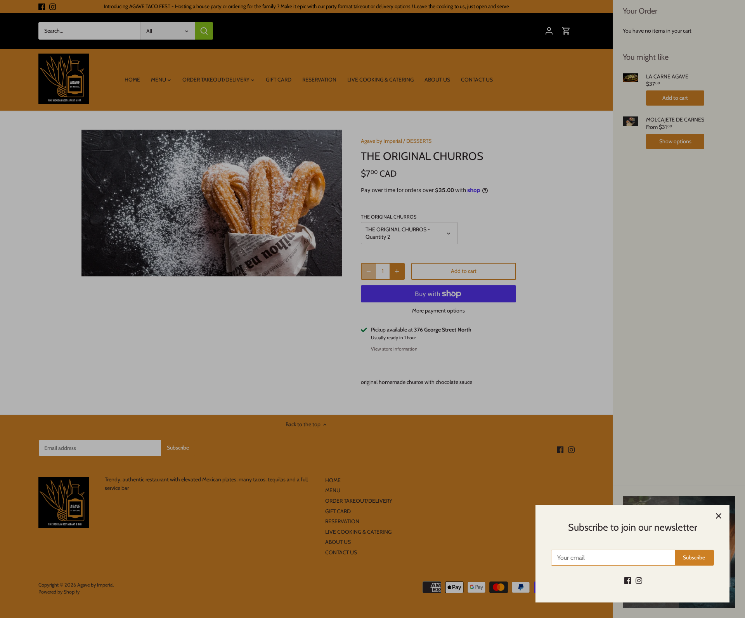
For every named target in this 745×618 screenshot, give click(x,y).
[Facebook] (627, 580)
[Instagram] (639, 580)
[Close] (718, 515)
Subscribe (694, 557)
